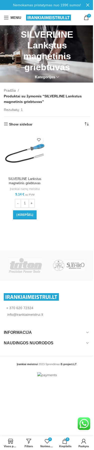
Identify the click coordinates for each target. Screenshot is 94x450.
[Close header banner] (87, 5)
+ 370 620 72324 (19, 308)
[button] (25, 214)
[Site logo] (48, 17)
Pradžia (10, 90)
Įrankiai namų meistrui (25, 189)
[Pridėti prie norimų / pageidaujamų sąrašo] (39, 140)
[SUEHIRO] (68, 265)
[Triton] (25, 265)
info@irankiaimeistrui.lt (24, 314)
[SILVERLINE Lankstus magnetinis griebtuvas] (25, 154)
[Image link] (31, 296)
